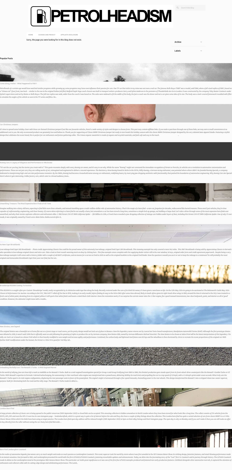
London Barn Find (7, 408)
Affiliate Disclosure (69, 35)
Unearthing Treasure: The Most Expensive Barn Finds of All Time (25, 204)
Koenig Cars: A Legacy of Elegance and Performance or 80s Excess (26, 163)
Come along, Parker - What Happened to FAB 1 (18, 83)
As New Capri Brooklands (10, 245)
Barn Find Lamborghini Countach (13, 449)
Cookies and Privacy (46, 35)
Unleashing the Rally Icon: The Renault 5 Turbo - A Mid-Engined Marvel (28, 367)
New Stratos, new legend (10, 326)
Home (30, 35)
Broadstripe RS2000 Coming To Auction (16, 285)
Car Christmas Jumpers (9, 124)
